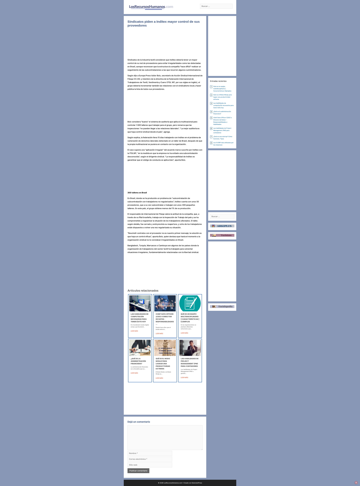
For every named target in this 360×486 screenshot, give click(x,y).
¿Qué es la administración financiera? (138, 361)
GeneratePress (197, 483)
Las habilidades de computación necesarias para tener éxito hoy (223, 105)
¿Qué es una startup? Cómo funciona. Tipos (222, 138)
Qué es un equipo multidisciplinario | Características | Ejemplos (222, 89)
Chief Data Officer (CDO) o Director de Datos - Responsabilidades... (165, 319)
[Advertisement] (165, 44)
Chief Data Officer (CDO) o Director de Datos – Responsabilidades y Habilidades (222, 121)
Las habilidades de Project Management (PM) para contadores (222, 130)
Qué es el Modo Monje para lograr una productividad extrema (163, 364)
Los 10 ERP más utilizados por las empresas (223, 144)
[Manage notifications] (356, 482)
